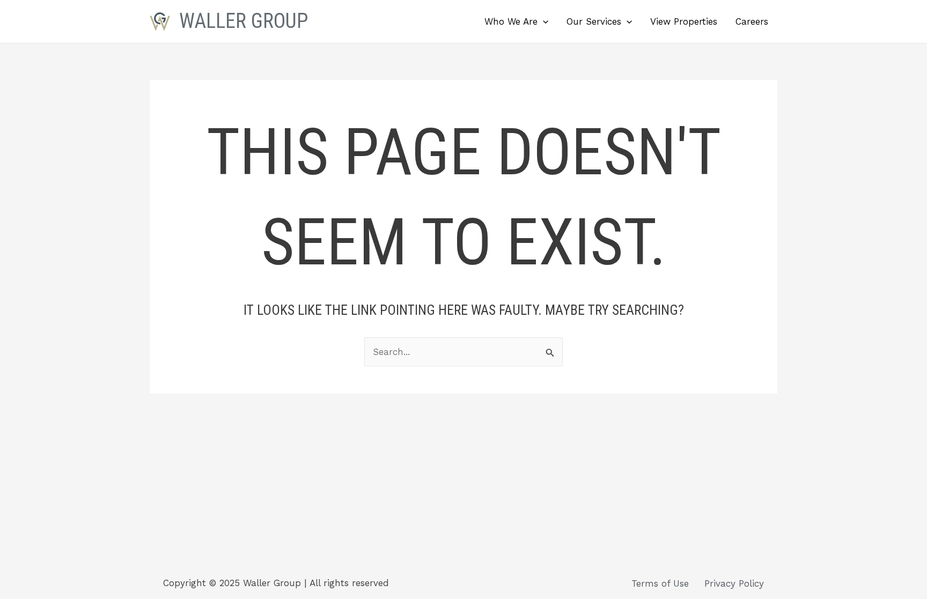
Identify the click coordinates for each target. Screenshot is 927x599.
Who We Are (511, 21)
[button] (543, 21)
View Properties (683, 21)
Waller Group (243, 21)
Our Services (593, 21)
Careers (751, 21)
